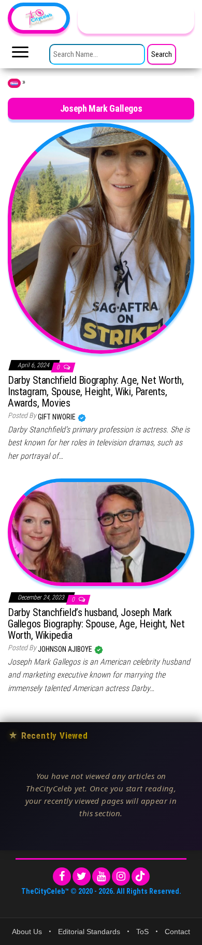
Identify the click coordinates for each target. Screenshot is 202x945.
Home (14, 83)
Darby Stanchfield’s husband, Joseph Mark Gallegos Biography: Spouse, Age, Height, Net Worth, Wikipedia (96, 623)
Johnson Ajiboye (66, 649)
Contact (177, 931)
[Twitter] (82, 876)
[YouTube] (101, 876)
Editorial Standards (89, 931)
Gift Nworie (57, 417)
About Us (27, 931)
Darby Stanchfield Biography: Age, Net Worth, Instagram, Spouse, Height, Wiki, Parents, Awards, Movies (95, 391)
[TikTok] (141, 876)
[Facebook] (62, 876)
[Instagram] (121, 876)
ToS (142, 931)
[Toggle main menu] (20, 55)
